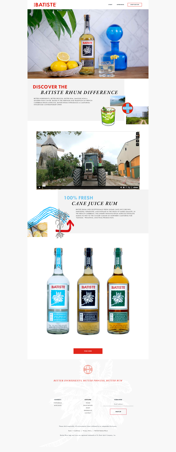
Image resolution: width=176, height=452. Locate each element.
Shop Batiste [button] (134, 4)
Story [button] (110, 4)
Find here (88, 351)
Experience (88, 410)
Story (88, 408)
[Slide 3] (91, 76)
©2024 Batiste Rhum (101, 431)
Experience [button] (120, 4)
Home (88, 403)
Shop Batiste (88, 405)
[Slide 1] (84, 76)
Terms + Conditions (74, 431)
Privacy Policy (87, 431)
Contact (88, 413)
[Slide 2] (88, 76)
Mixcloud (57, 405)
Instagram (58, 403)
